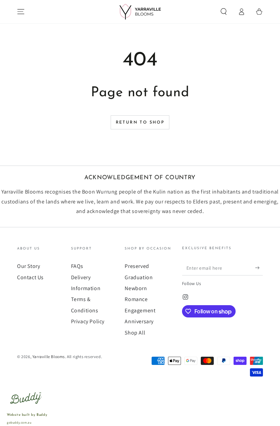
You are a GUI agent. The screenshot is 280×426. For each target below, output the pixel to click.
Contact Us (30, 277)
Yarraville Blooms (48, 356)
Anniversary (139, 321)
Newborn (136, 288)
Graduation (139, 277)
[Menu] (21, 11)
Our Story (28, 266)
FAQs (77, 266)
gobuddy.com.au (19, 423)
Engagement (140, 310)
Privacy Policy (87, 321)
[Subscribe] (259, 267)
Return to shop (140, 122)
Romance (136, 299)
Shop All (135, 332)
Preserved (137, 266)
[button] (224, 11)
